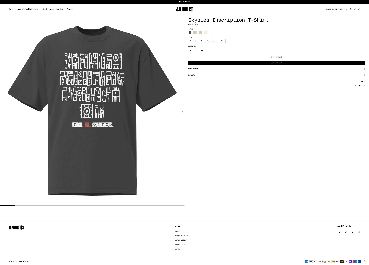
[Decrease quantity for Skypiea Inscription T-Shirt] (190, 50)
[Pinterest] (353, 232)
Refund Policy (181, 240)
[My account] (355, 9)
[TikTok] (359, 232)
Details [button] (191, 75)
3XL (222, 41)
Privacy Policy (181, 245)
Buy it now (277, 63)
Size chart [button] (193, 69)
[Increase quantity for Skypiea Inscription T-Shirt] (202, 50)
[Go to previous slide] (171, 2)
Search (177, 231)
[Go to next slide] (198, 2)
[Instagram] (346, 232)
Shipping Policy (181, 236)
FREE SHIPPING (184, 2)
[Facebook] (339, 232)
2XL (215, 41)
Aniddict (15, 261)
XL (208, 41)
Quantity (192, 46)
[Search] (351, 9)
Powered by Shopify (25, 261)
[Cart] (359, 9)
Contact (178, 249)
